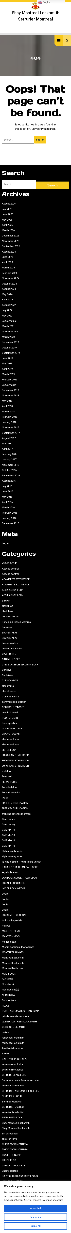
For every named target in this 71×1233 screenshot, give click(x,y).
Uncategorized (10, 1170)
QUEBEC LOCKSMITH (13, 1027)
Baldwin (6, 600)
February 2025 (9, 273)
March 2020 (8, 337)
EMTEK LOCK (9, 749)
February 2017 (9, 454)
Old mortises (9, 1000)
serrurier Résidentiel (12, 1112)
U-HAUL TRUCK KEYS (13, 1165)
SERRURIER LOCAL (12, 1096)
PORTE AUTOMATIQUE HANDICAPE (21, 1010)
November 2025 (10, 241)
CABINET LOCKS (11, 659)
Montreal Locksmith (13, 957)
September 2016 (11, 475)
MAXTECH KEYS (11, 931)
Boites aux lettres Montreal (16, 622)
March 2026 (8, 230)
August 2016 (9, 480)
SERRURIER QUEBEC (13, 1106)
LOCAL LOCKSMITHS (13, 883)
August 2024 (9, 288)
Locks (5, 893)
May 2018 (7, 400)
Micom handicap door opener (18, 947)
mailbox (6, 925)
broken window (10, 643)
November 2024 (10, 278)
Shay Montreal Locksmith (16, 1122)
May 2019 (7, 363)
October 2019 (9, 347)
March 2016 (8, 507)
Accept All (35, 1208)
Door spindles (9, 723)
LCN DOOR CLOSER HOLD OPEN (19, 877)
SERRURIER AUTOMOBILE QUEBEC (20, 1091)
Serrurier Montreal (11, 1101)
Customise (35, 1217)
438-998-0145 (9, 563)
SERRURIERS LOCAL (13, 1117)
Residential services (12, 1048)
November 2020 (10, 331)
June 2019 (7, 358)
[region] (35, 1207)
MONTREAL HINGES (13, 952)
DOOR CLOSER (10, 717)
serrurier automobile (13, 1085)
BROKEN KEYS (10, 632)
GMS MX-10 (8, 829)
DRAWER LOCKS (11, 733)
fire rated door (10, 787)
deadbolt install (10, 712)
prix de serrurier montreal (15, 1016)
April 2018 (7, 406)
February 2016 (9, 512)
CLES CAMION (10, 680)
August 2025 (9, 251)
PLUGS (5, 1005)
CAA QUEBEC (9, 653)
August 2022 (9, 305)
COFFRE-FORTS (10, 696)
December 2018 (10, 390)
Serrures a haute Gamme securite (20, 1080)
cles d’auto (8, 685)
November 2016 (10, 464)
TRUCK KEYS (9, 1160)
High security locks (12, 851)
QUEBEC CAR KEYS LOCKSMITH (19, 1021)
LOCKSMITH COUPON (14, 915)
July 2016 (7, 486)
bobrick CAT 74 (10, 616)
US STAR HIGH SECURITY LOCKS (20, 1176)
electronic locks (10, 739)
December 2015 (10, 523)
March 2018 (8, 411)
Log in (5, 543)
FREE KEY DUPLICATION (15, 803)
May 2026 (7, 219)
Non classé (8, 984)
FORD (5, 797)
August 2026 (9, 203)
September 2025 (11, 246)
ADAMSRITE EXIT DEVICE (16, 579)
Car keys (6, 669)
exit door (7, 771)
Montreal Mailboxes (12, 968)
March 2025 (8, 267)
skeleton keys (9, 1138)
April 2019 (7, 368)
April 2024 (7, 299)
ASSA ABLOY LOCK (12, 590)
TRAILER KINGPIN (11, 1154)
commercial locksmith (14, 701)
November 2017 (10, 427)
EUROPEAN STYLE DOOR (15, 755)
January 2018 (9, 422)
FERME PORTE (9, 781)
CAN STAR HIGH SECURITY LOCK (20, 664)
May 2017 (7, 443)
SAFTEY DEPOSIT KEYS (14, 1059)
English (46, 2)
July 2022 (7, 310)
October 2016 (9, 470)
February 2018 (9, 416)
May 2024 (7, 294)
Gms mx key (8, 819)
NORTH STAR (9, 995)
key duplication (10, 872)
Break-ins (7, 627)
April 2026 (7, 225)
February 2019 (9, 379)
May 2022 (7, 315)
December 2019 (10, 342)
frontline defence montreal (16, 813)
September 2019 (11, 352)
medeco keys (9, 941)
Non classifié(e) (10, 989)
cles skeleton (9, 691)
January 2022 (9, 320)
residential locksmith (13, 1037)
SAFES (5, 1053)
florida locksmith (11, 792)
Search (40, 139)
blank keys (7, 605)
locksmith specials (12, 920)
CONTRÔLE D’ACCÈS (13, 707)
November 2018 (10, 395)
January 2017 (9, 459)
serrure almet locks (12, 1064)
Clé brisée (7, 675)
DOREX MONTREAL (12, 728)
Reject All (36, 1226)
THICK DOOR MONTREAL (15, 1144)
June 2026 (7, 214)
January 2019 (9, 384)
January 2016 (9, 518)
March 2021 (8, 326)
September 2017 (11, 432)
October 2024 (9, 283)
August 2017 (9, 438)
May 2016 (7, 496)
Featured (7, 776)
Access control (10, 568)
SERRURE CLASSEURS (14, 1074)
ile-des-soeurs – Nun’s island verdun (21, 861)
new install (7, 979)
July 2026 (7, 209)
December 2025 (10, 235)
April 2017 (7, 448)
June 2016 (7, 491)
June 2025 (7, 256)
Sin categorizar (10, 1133)
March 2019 (8, 374)
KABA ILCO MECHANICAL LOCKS (20, 867)
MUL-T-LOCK (9, 973)
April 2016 (7, 502)
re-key (5, 1032)
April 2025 (7, 262)
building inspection (12, 648)
